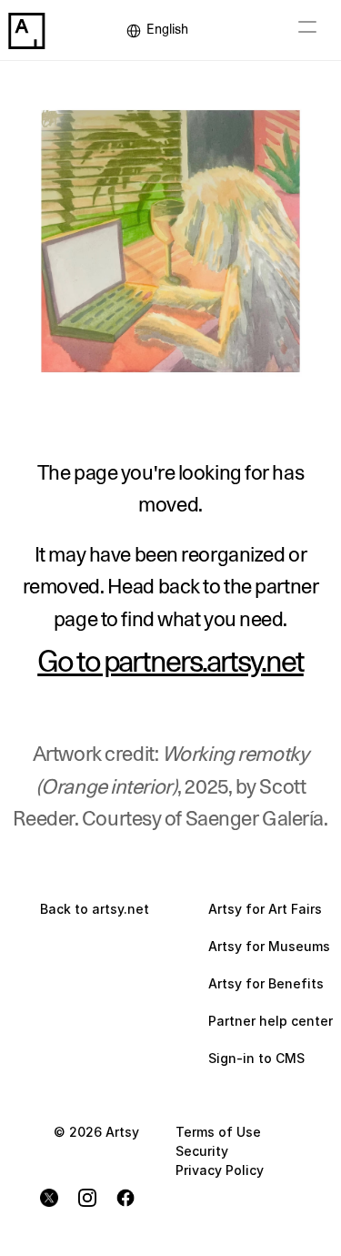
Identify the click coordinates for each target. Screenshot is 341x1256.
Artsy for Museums (269, 946)
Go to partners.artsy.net (170, 662)
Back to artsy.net (94, 909)
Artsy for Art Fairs (265, 909)
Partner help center (270, 1020)
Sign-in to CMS (256, 1058)
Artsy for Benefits (266, 983)
